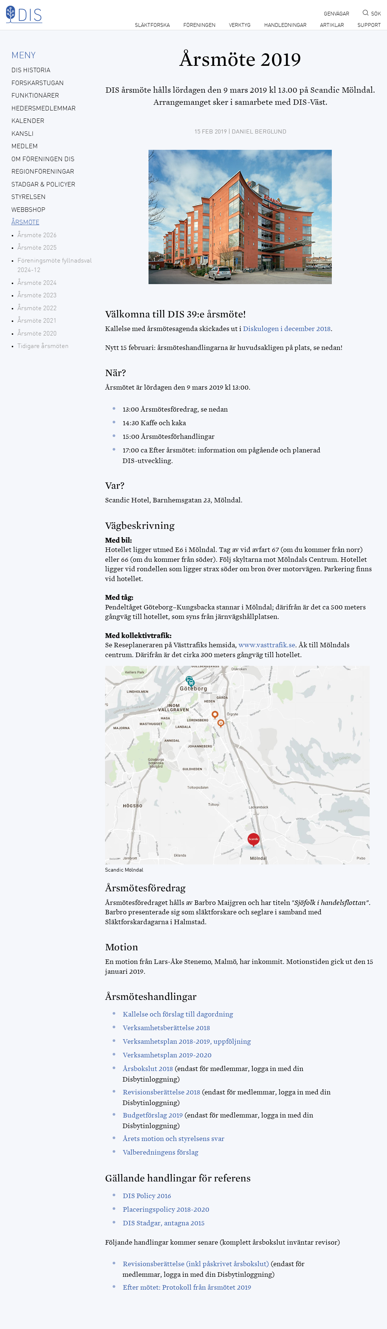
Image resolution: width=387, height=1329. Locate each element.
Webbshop (28, 210)
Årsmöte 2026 (37, 235)
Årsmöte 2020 (37, 334)
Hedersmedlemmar (43, 109)
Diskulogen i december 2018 (287, 329)
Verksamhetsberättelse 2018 (166, 1028)
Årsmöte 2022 (37, 308)
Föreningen (199, 25)
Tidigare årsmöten (43, 346)
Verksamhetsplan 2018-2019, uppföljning (187, 1041)
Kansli (22, 134)
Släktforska (152, 25)
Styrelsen (28, 197)
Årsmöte (25, 222)
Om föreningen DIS (42, 159)
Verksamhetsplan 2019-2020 (167, 1055)
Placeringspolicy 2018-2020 (166, 1209)
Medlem (24, 146)
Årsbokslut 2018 (148, 1069)
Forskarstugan (37, 83)
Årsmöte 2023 (37, 295)
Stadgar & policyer (43, 185)
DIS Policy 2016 (147, 1196)
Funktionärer (35, 96)
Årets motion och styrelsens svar (173, 1138)
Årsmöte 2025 (37, 248)
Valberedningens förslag (160, 1152)
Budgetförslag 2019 (153, 1115)
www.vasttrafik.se (266, 645)
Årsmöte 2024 (37, 283)
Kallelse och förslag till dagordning (178, 1014)
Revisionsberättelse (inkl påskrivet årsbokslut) (196, 1264)
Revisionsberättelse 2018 (161, 1092)
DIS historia (30, 70)
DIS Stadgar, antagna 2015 (164, 1223)
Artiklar (332, 25)
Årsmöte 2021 (37, 321)
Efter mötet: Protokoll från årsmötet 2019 (187, 1287)
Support (369, 25)
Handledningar (285, 25)
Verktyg (240, 25)
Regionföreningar (42, 172)
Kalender (27, 121)
